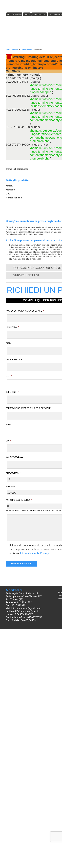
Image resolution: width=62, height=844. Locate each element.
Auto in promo (14, 14)
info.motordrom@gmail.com (26, 608)
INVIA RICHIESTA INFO (21, 563)
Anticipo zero (39, 14)
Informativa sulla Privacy (34, 553)
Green (27, 14)
